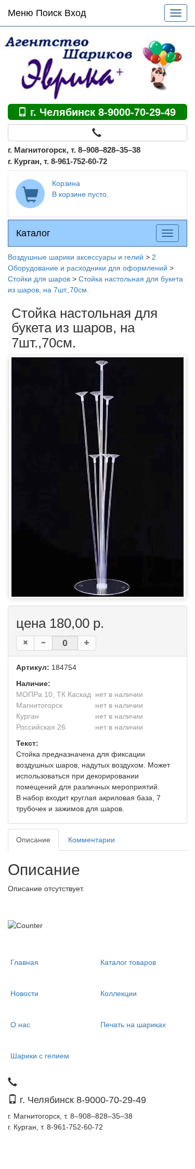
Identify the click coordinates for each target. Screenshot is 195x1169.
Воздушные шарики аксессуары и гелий (76, 257)
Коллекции (118, 993)
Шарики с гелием (39, 1056)
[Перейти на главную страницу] (97, 65)
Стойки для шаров (39, 279)
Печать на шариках (133, 1024)
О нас (20, 1024)
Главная (24, 962)
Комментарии (91, 840)
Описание (33, 840)
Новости (24, 993)
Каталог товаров (128, 962)
